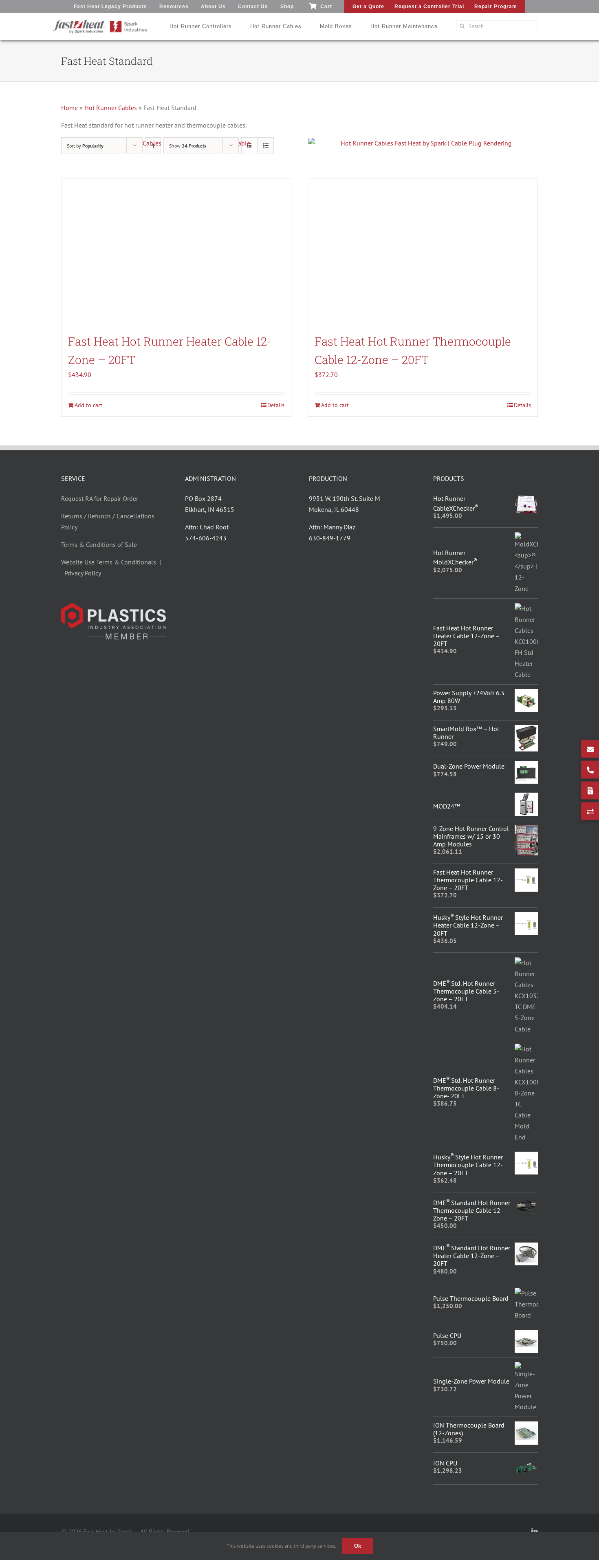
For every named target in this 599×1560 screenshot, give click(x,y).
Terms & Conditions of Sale (99, 544)
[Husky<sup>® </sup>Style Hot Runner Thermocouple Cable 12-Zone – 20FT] (526, 1157)
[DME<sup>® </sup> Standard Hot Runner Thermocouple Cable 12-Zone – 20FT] (526, 1202)
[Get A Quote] (590, 791)
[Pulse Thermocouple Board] (526, 1293)
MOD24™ (446, 806)
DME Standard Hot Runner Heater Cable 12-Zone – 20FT (471, 1255)
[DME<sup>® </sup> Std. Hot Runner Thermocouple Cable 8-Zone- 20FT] (526, 1049)
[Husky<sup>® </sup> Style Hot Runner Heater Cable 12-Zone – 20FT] (526, 917)
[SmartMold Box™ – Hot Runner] (526, 730)
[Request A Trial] (590, 811)
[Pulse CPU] (526, 1335)
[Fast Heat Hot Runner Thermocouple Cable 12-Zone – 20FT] (422, 252)
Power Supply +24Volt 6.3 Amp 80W (468, 697)
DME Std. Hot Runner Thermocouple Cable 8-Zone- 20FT (466, 1088)
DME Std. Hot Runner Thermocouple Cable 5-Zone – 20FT (466, 991)
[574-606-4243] (590, 770)
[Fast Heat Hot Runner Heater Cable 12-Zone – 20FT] (176, 252)
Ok (357, 1546)
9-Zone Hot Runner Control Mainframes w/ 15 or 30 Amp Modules (471, 836)
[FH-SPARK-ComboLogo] (100, 22)
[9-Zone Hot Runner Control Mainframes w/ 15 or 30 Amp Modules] (526, 830)
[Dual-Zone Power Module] (526, 766)
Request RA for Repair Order (99, 498)
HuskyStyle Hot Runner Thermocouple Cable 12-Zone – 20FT (468, 1165)
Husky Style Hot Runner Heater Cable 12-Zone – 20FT (468, 925)
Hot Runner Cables (110, 108)
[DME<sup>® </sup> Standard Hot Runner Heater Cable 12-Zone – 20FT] (526, 1248)
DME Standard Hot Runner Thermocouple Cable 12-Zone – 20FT (471, 1210)
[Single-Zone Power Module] (526, 1367)
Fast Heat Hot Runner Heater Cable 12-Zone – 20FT (466, 636)
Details (275, 405)
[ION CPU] (526, 1463)
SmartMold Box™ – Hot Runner (466, 732)
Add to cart (88, 405)
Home (69, 108)
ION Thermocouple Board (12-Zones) (468, 1429)
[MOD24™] (526, 798)
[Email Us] (590, 749)
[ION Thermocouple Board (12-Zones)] (526, 1427)
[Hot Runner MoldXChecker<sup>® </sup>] (526, 537)
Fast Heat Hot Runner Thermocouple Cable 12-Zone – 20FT (468, 880)
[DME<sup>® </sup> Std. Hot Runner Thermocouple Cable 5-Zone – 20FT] (526, 962)
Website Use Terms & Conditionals (110, 562)
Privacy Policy (82, 573)
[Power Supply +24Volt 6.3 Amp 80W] (526, 694)
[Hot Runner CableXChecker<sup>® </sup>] (526, 500)
